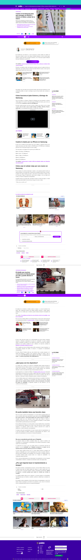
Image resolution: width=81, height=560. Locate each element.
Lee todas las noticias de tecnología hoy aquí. (24, 188)
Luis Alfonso (52, 8)
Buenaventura (17, 8)
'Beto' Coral (22, 8)
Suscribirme (58, 538)
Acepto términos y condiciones (26, 231)
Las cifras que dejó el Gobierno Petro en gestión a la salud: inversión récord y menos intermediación (58, 365)
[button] (16, 6)
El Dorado (47, 8)
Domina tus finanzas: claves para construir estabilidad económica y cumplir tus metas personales (25, 253)
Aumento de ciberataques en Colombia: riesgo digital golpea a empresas (57, 104)
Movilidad (28, 481)
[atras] (47, 130)
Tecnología (18, 11)
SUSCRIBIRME (56, 228)
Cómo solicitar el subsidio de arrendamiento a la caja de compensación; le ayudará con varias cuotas (46, 253)
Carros (17, 481)
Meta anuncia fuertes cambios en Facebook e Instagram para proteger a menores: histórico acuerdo (58, 111)
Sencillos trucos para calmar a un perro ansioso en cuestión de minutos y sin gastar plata (56, 253)
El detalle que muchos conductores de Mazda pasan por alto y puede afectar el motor (57, 352)
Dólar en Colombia (34, 8)
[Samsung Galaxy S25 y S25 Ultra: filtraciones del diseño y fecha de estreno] (19, 130)
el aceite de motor (30, 312)
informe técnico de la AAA (39, 358)
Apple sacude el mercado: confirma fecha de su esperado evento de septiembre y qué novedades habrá (57, 97)
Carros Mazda (22, 481)
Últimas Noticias (57, 8)
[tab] (30, 249)
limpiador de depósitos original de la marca (24, 332)
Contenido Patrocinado (21, 262)
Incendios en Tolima (27, 8)
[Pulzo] (21, 6)
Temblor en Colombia (41, 8)
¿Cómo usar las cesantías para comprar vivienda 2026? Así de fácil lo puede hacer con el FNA (35, 253)
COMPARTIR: (18, 284)
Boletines (68, 8)
